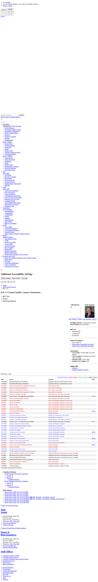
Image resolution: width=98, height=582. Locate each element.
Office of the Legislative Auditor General (17, 234)
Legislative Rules (10, 201)
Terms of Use (7, 576)
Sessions (7, 135)
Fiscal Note (75, 342)
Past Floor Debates (10, 154)
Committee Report (13, 479)
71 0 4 (93, 411)
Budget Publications (11, 253)
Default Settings (6, 278)
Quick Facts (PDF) (10, 242)
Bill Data (7, 185)
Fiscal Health (9, 244)
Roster (7, 149)
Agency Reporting (10, 265)
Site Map (5, 574)
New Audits (8, 227)
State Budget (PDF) (11, 239)
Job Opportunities (8, 572)
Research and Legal (9, 256)
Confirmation (9, 215)
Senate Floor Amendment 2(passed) (83, 346)
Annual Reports (9, 232)
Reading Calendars (10, 136)
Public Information (8, 564)
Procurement (6, 569)
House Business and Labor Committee (16, 481)
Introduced (75, 331)
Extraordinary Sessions (11, 166)
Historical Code (9, 206)
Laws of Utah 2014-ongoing (13, 197)
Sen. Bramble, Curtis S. (89, 319)
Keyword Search (10, 180)
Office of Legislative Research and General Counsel (20, 258)
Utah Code (6, 189)
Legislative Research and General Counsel (15, 559)
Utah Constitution (10, 194)
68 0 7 (93, 445)
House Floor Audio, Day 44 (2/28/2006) (17, 500)
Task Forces (8, 221)
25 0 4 (93, 432)
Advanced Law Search (11, 204)
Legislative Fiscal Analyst (10, 557)
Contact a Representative (10, 547)
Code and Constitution (11, 190)
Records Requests (8, 567)
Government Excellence (12, 230)
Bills (4, 171)
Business (75, 368)
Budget (5, 235)
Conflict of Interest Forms (12, 152)
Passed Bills (8, 178)
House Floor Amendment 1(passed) (83, 344)
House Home (9, 144)
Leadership (8, 147)
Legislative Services (9, 561)
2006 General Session (9, 287)
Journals (7, 138)
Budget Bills (8, 249)
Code (4, 187)
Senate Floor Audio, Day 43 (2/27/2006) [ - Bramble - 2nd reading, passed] (30, 497)
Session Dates (9, 140)
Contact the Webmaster (10, 571)
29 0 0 (93, 438)
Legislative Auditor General (11, 555)
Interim (7, 216)
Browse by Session (10, 177)
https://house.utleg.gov (9, 546)
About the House (10, 145)
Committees (6, 208)
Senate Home (9, 158)
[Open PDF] (79, 331)
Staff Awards (7, 562)
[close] (1, 270)
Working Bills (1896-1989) (13, 184)
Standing (7, 218)
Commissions (9, 213)
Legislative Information (12, 263)
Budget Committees (11, 251)
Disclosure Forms (10, 170)
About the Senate (10, 159)
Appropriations (9, 211)
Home (4, 285)
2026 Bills (8, 175)
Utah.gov (5, 579)
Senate (5, 156)
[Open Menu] (1, 119)
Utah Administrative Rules (13, 203)
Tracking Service (10, 182)
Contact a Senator (8, 525)
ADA (4, 578)
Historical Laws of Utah (12, 199)
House (5, 142)
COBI (6, 240)
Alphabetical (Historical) (12, 131)
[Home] (49, 117)
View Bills (6, 173)
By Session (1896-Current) (13, 130)
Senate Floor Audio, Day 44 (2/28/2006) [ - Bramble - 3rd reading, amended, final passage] (35, 499)
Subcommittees (9, 220)
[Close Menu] (3, 122)
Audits (5, 225)
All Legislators (7, 126)
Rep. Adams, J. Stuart (75, 319)
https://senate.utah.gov (9, 523)
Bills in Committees (10, 223)
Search (4, 10)
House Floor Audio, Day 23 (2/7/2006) (16, 492)
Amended (75, 333)
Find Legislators (9, 128)
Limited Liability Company (80, 370)
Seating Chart (9, 151)
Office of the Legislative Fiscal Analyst (16, 254)
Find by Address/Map (11, 133)
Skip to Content (7, 6)
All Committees (7, 209)
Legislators (6, 124)
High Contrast (16, 278)
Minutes (9, 478)
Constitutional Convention (12, 196)
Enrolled (74, 335)
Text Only (24, 278)
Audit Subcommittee (11, 228)
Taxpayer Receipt (10, 246)
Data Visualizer (9, 247)
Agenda (9, 476)
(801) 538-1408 (14, 521)
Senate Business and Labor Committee (16, 474)
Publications (8, 259)
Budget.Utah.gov (8, 237)
